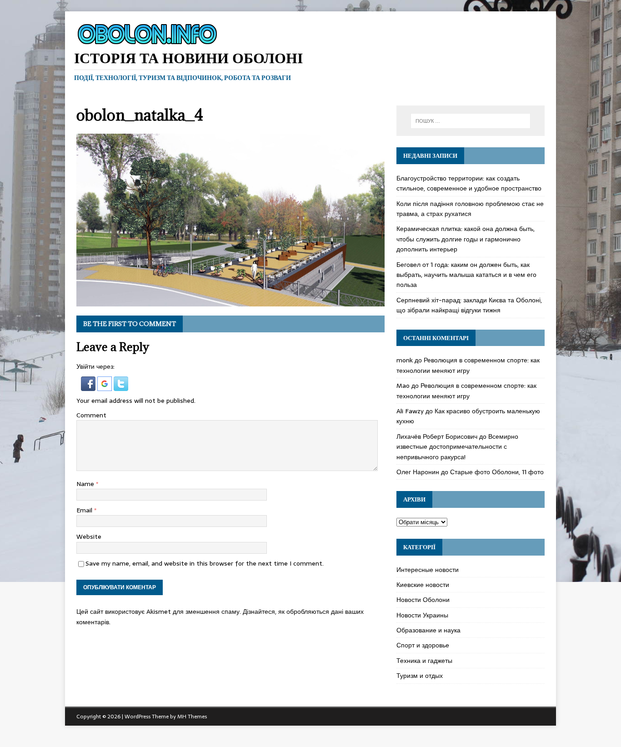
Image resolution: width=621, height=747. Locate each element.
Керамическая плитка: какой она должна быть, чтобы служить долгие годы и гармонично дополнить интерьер (465, 239)
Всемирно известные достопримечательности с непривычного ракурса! (457, 446)
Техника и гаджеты (424, 661)
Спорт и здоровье (422, 645)
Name (86, 484)
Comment (91, 415)
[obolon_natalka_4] (230, 301)
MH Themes (192, 716)
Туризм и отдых (419, 676)
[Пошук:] (470, 121)
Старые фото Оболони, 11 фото (497, 472)
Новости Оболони (423, 600)
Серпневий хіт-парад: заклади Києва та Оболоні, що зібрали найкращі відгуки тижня (469, 305)
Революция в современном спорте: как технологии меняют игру (468, 365)
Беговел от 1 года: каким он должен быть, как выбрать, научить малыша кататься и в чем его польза (466, 275)
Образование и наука (428, 630)
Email (85, 510)
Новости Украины (422, 615)
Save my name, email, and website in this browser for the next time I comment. (204, 563)
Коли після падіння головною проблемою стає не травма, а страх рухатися (470, 209)
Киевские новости (422, 585)
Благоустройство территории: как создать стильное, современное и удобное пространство (468, 183)
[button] (89, 386)
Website (88, 536)
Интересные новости (427, 570)
